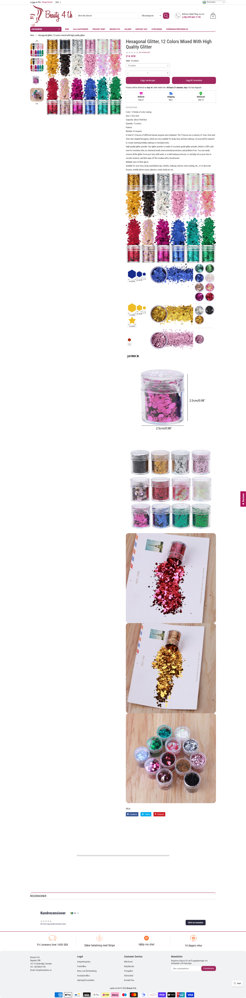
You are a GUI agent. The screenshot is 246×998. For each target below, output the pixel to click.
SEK (57, 2)
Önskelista (115, 29)
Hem (67, 29)
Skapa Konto (45, 2)
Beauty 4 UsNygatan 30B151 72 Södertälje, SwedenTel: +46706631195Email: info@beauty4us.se (41, 963)
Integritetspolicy (83, 961)
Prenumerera (208, 968)
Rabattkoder (129, 966)
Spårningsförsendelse (177, 29)
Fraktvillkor (81, 966)
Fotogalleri (128, 971)
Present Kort (99, 29)
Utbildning (157, 29)
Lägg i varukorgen (148, 80)
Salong (127, 29)
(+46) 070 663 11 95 (191, 17)
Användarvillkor (83, 975)
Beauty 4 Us (131, 988)
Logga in (33, 2)
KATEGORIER (37, 29)
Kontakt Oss (141, 29)
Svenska (210, 2)
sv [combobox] (75, 913)
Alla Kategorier (80, 29)
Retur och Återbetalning (87, 971)
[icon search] (166, 16)
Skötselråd (128, 975)
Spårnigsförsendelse (85, 980)
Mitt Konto (128, 961)
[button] (37, 41)
